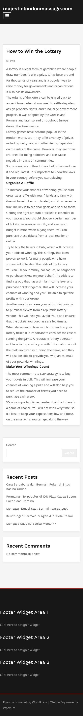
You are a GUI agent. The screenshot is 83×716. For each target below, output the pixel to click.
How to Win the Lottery (33, 51)
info (12, 60)
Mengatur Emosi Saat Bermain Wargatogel (37, 508)
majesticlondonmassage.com (38, 8)
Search (11, 445)
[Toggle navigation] (7, 15)
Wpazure (67, 702)
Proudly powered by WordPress (25, 702)
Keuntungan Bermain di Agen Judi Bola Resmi (39, 516)
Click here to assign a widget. (20, 625)
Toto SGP (39, 373)
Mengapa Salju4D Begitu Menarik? (31, 523)
